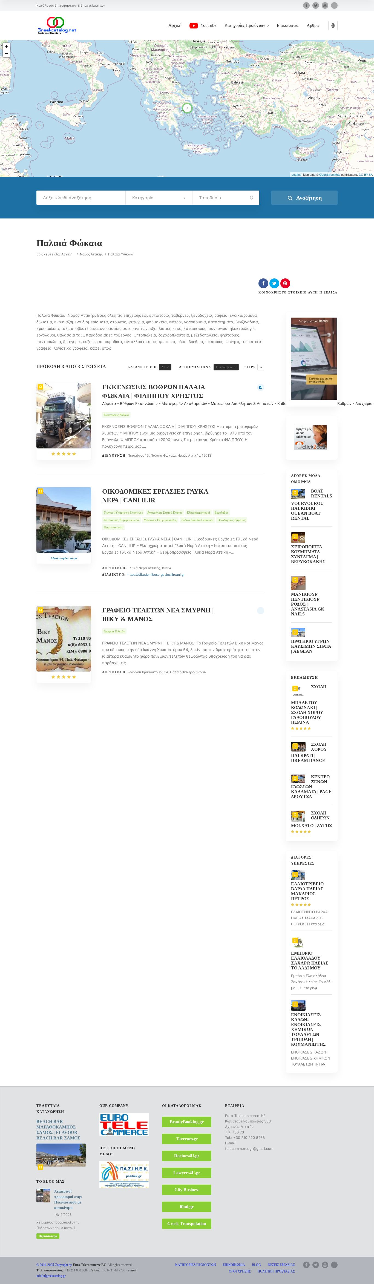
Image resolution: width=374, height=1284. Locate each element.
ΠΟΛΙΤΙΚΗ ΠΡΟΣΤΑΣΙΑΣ (276, 1271)
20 (163, 367)
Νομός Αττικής (91, 254)
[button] (333, 25)
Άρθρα (313, 25)
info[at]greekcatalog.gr (51, 1276)
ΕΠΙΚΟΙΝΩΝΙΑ (234, 1265)
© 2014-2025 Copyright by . (71, 1265)
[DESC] (260, 367)
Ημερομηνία (224, 367)
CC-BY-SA (366, 174)
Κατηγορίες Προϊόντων (245, 25)
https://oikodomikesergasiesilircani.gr (156, 574)
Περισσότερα (48, 1236)
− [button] (6, 53)
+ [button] (6, 46)
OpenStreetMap (329, 174)
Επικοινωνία (287, 25)
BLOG (256, 1265)
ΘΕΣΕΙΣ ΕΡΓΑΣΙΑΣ (281, 1265)
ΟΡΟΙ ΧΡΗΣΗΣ (240, 1271)
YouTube (208, 25)
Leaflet (296, 174)
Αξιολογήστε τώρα (63, 558)
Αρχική (174, 25)
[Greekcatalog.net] (56, 25)
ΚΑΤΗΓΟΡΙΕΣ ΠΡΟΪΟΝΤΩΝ (195, 1265)
